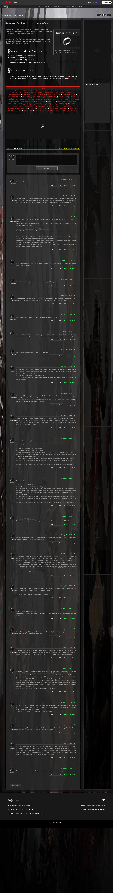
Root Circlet (24, 108)
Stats (14, 33)
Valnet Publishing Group (99, 809)
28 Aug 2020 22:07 (66, 608)
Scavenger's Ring (42, 108)
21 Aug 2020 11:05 (66, 768)
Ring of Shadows (70, 105)
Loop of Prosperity (72, 101)
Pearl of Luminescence (24, 103)
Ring (20, 29)
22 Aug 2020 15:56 (66, 725)
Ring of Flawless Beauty (47, 105)
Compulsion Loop (51, 96)
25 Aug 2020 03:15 (66, 647)
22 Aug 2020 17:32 (66, 702)
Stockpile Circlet (27, 110)
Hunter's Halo (75, 100)
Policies (103, 805)
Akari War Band (24, 91)
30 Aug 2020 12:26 (66, 586)
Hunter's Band (65, 100)
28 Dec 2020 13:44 (66, 314)
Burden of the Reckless (14, 96)
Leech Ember (61, 101)
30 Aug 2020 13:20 (66, 553)
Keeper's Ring (51, 101)
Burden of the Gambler (69, 94)
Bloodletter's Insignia (14, 94)
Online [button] (67, 6)
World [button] (73, 6)
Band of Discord (27, 92)
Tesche (12, 371)
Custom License (38, 813)
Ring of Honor (60, 105)
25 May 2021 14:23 (66, 279)
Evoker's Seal (25, 98)
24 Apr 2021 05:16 (66, 296)
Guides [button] (79, 6)
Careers (89, 805)
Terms (93, 805)
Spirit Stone (18, 110)
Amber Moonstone (48, 91)
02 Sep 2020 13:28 (66, 478)
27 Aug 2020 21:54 (66, 629)
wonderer (12, 443)
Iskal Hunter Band (14, 101)
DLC (18, 59)
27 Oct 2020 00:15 (66, 366)
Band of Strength (48, 92)
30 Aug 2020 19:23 (66, 535)
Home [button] (40, 6)
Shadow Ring (64, 108)
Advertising (83, 805)
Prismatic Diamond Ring (49, 103)
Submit (47, 168)
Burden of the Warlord (29, 96)
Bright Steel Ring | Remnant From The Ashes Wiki (27, 23)
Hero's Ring (56, 100)
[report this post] (74, 179)
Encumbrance (72, 78)
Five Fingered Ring (46, 98)
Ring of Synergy (29, 107)
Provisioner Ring (62, 103)
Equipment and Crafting (9, 15)
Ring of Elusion (24, 105)
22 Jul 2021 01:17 (67, 216)
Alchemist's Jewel (36, 91)
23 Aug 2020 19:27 (66, 668)
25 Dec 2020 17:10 (66, 331)
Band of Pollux (38, 92)
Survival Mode (14, 55)
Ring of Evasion (34, 105)
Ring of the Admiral (41, 107)
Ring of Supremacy (17, 107)
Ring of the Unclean (13, 108)
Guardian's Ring (13, 100)
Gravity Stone (67, 98)
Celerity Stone (41, 96)
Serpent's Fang (54, 108)
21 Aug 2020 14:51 (66, 743)
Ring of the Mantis (53, 107)
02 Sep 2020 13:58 (66, 438)
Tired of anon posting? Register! (69, 148)
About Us (23, 805)
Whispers (28, 57)
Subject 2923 (13, 59)
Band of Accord (71, 91)
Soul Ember (73, 108)
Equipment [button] (60, 6)
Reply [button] (74, 185)
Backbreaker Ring (60, 91)
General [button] (46, 6)
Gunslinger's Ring (25, 100)
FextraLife (83, 809)
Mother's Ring (12, 103)
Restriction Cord (13, 105)
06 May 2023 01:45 (66, 196)
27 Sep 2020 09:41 (66, 393)
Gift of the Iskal (57, 98)
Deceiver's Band (63, 96)
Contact (28, 805)
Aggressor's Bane (13, 91)
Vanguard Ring (65, 110)
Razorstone (72, 103)
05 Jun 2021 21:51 (66, 260)
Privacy (98, 805)
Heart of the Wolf (37, 100)
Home (9, 805)
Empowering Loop (15, 98)
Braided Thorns (26, 94)
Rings (21, 15)
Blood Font (69, 92)
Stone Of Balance (39, 110)
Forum (18, 805)
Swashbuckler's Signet (52, 110)
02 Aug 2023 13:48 (66, 179)
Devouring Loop (74, 96)
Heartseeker (47, 100)
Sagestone (33, 108)
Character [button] (53, 6)
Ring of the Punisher (66, 107)
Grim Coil (76, 98)
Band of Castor (16, 92)
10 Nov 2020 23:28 (66, 350)
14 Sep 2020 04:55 (66, 415)
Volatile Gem (74, 110)
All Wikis (14, 805)
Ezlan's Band (35, 98)
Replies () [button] (68, 185)
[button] (91, 2)
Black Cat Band (59, 92)
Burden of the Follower (54, 94)
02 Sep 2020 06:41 (66, 516)
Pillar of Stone (37, 103)
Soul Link (10, 110)
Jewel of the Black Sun (27, 101)
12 (105, 15)
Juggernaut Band (40, 101)
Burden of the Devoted (39, 94)
